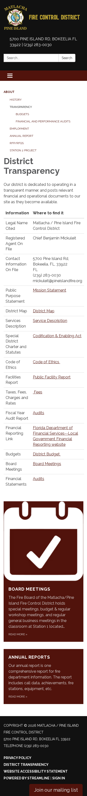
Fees (37, 392)
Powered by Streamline (27, 778)
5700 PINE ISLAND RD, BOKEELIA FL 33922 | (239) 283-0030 (43, 42)
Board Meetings (47, 463)
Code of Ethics (46, 362)
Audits (38, 413)
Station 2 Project (23, 150)
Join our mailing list (56, 790)
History (16, 99)
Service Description (50, 320)
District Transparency (26, 765)
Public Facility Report (52, 377)
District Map (43, 311)
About (9, 92)
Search (67, 58)
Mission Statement (49, 290)
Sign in (58, 778)
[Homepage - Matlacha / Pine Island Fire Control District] (43, 17)
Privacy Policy (17, 758)
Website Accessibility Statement (36, 771)
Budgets (22, 114)
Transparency (21, 107)
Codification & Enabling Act (57, 336)
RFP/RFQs (17, 143)
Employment (19, 128)
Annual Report (21, 136)
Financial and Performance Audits (43, 121)
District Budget (47, 454)
